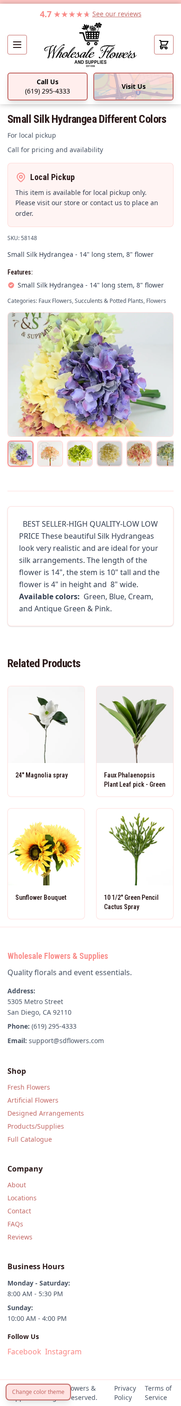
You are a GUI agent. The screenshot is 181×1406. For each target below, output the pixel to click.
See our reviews (117, 13)
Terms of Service (158, 1393)
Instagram (63, 1351)
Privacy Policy (125, 1393)
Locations (22, 1197)
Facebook (24, 1351)
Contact (19, 1210)
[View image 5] (139, 454)
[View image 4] (110, 454)
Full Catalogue (29, 1139)
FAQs (15, 1223)
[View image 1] (20, 454)
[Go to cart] (164, 44)
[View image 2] (50, 454)
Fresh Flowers (28, 1087)
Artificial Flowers (32, 1100)
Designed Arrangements (45, 1113)
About (16, 1184)
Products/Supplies (35, 1126)
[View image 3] (80, 454)
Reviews (19, 1236)
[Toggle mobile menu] (17, 44)
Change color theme (38, 1392)
